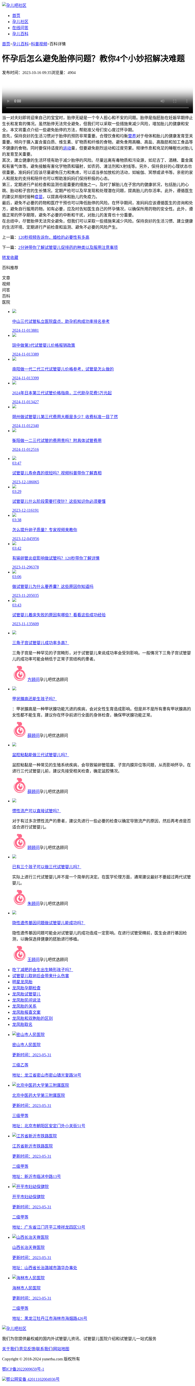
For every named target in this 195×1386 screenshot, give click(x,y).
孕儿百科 (20, 34)
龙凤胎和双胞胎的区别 (32, 1018)
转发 (6, 257)
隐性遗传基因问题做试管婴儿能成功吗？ (48, 923)
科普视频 (39, 44)
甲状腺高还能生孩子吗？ (34, 699)
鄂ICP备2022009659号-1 (23, 1369)
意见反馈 (27, 1349)
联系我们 (44, 1349)
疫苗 (39, 197)
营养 (132, 136)
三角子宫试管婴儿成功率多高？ (40, 643)
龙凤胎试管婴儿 (26, 994)
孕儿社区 (20, 22)
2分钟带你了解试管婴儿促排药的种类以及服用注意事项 (68, 247)
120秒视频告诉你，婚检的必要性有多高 (53, 237)
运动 (67, 148)
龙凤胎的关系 (24, 1006)
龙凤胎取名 (22, 1024)
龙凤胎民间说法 (26, 1000)
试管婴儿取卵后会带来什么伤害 (40, 976)
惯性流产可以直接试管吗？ (36, 811)
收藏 (14, 257)
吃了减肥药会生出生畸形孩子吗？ (42, 970)
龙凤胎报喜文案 (26, 1012)
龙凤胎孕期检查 (26, 988)
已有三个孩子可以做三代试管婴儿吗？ (46, 867)
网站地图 (61, 1349)
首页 (16, 15)
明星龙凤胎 (22, 982)
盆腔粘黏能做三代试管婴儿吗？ (40, 755)
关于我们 (10, 1349)
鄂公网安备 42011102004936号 (33, 1379)
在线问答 (20, 28)
